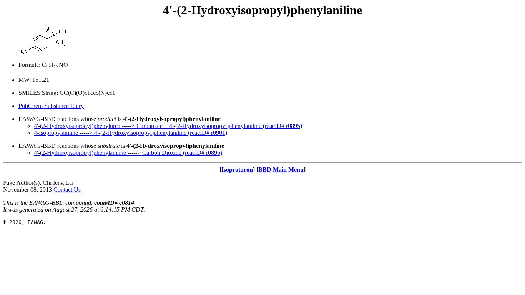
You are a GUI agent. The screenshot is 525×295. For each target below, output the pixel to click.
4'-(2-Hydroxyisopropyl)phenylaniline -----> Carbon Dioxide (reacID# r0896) (128, 152)
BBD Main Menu (281, 169)
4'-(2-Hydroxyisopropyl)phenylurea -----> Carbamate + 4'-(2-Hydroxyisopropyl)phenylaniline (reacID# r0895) (168, 126)
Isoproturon (237, 169)
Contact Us (67, 189)
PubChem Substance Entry (51, 106)
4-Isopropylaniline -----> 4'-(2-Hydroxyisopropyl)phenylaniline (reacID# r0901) (130, 132)
